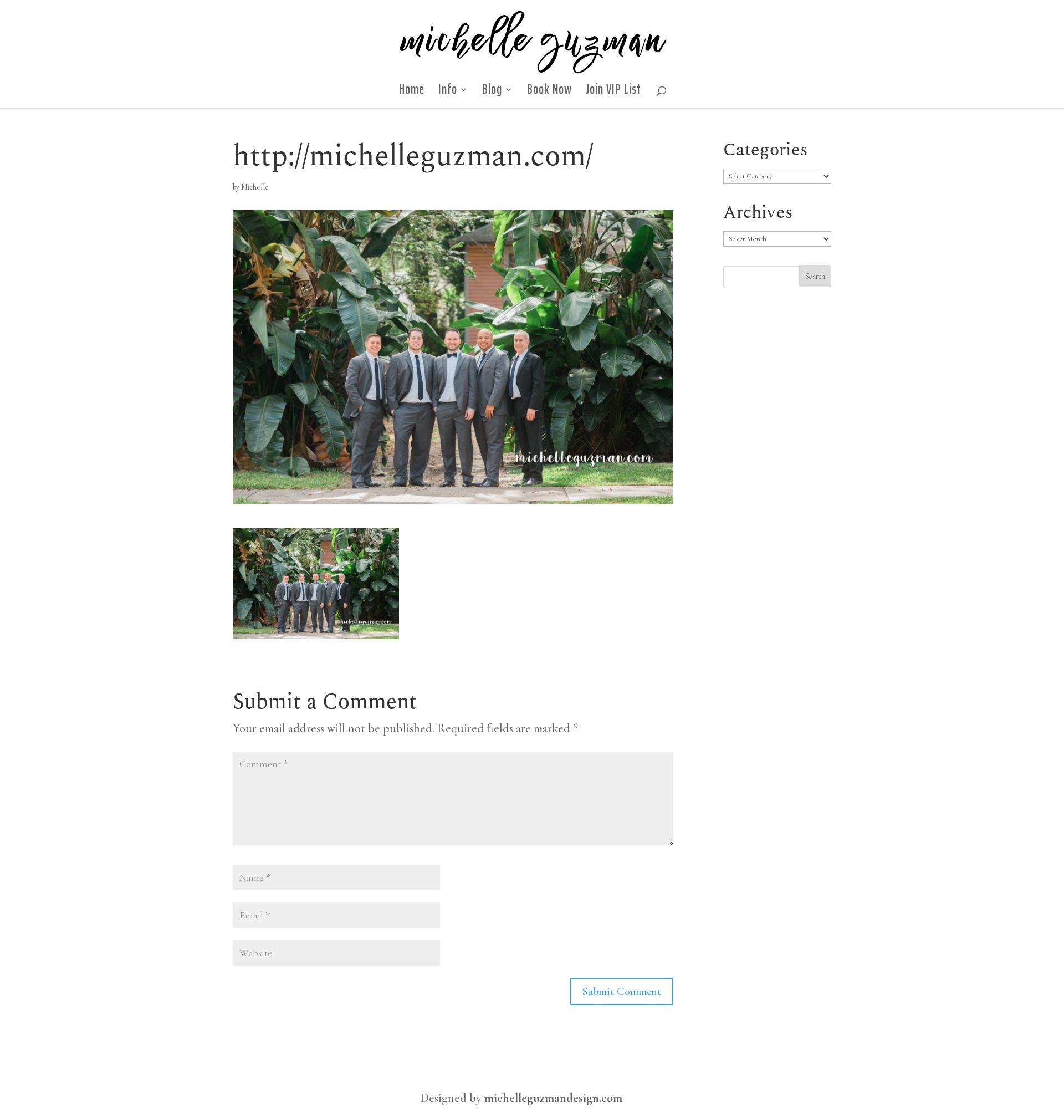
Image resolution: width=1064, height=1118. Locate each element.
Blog (492, 92)
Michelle (255, 187)
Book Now (549, 92)
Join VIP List (613, 92)
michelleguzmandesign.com (553, 1098)
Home (411, 92)
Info (447, 92)
